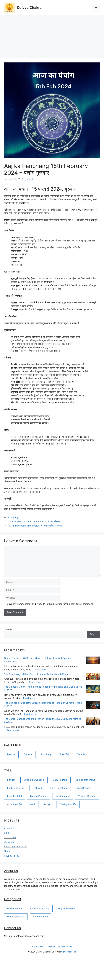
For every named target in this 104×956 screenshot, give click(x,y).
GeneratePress (68, 951)
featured (37, 788)
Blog (6, 832)
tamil (32, 804)
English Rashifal (15, 788)
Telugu (47, 804)
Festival (11, 754)
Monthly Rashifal (87, 796)
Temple (81, 754)
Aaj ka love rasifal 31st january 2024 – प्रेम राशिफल (34, 521)
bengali (11, 779)
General (28, 754)
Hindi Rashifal (83, 788)
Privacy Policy (11, 855)
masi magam (63, 796)
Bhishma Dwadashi (34, 779)
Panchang (13, 517)
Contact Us (10, 837)
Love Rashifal (14, 796)
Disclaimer (9, 842)
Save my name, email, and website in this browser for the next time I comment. (50, 604)
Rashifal (64, 754)
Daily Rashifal (60, 779)
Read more (40, 669)
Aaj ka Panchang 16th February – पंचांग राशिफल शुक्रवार (35, 525)
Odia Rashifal (14, 804)
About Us (9, 828)
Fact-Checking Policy (15, 846)
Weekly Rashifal (68, 804)
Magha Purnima (38, 796)
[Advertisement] (52, 35)
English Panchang (85, 779)
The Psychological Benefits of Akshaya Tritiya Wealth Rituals (37, 674)
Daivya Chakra (29, 8)
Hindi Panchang (59, 788)
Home (7, 851)
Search (8, 629)
